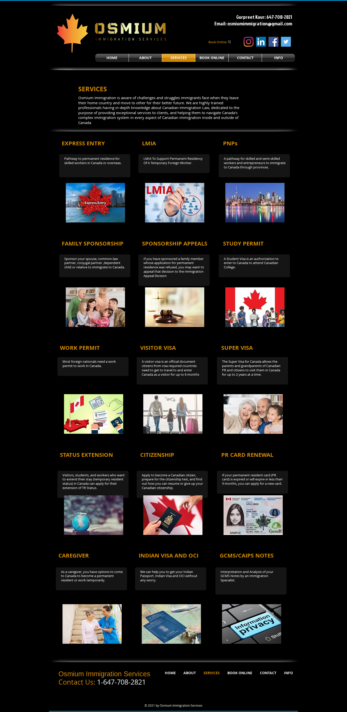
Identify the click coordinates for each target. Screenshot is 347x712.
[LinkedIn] (261, 42)
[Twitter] (286, 42)
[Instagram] (249, 42)
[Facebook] (273, 42)
